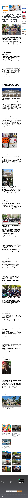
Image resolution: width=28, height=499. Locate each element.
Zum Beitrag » (13, 437)
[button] (26, 1)
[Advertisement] (11, 417)
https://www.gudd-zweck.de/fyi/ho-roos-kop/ (24, 26)
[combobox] (8, 2)
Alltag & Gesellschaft (4, 12)
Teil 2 (10, 357)
